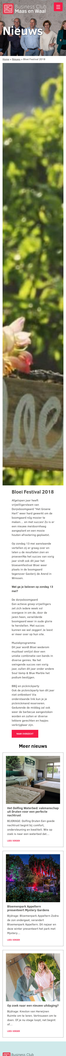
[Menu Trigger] (58, 6)
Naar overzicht (24, 733)
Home (6, 59)
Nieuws (16, 59)
